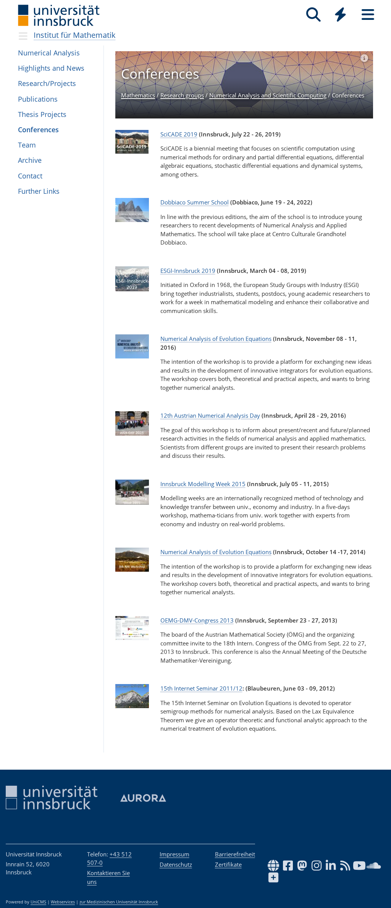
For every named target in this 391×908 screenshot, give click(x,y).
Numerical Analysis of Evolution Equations (215, 338)
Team (27, 144)
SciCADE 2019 (178, 134)
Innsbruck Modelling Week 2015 (203, 484)
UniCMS (38, 902)
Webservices (63, 902)
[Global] (340, 15)
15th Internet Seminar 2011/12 (201, 688)
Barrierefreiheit (235, 854)
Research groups (182, 95)
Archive (30, 160)
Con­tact (30, 175)
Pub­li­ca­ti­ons (38, 99)
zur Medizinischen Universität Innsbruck (118, 902)
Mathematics (138, 95)
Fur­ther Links (39, 191)
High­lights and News (51, 68)
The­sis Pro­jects (42, 114)
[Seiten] (367, 15)
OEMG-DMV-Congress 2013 (197, 620)
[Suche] (313, 15)
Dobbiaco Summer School (194, 202)
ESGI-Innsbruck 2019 (187, 270)
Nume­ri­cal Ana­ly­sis (49, 52)
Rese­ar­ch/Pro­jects (47, 83)
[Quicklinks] (340, 15)
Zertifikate (228, 864)
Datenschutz (176, 864)
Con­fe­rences (38, 129)
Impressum (174, 854)
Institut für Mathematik (75, 35)
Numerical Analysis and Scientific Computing (267, 95)
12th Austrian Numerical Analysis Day (210, 415)
